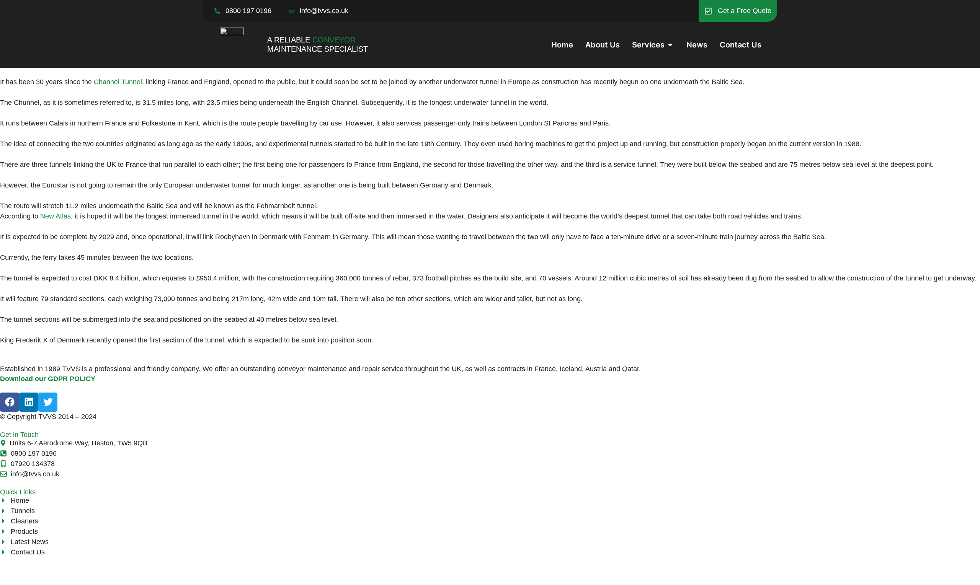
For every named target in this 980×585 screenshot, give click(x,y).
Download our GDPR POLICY (47, 379)
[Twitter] (47, 402)
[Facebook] (9, 402)
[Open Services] (670, 45)
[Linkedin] (28, 402)
